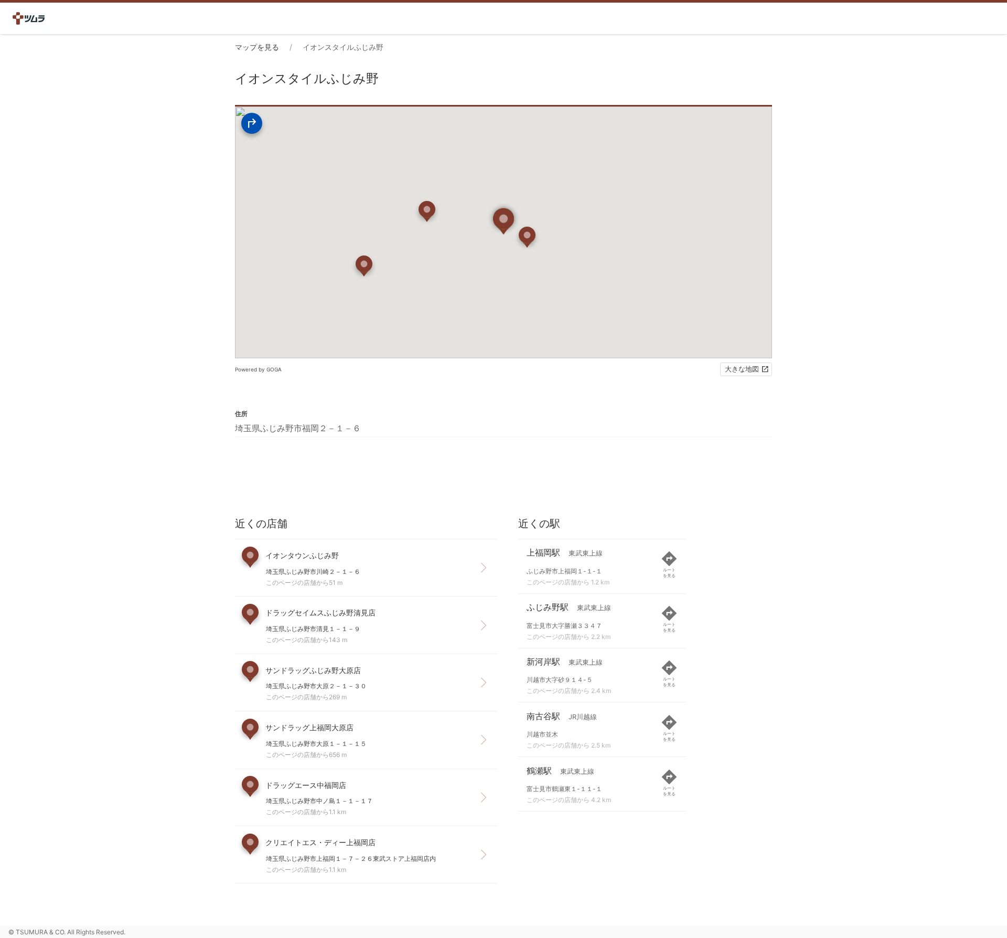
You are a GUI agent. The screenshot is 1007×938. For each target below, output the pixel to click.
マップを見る (257, 46)
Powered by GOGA (258, 369)
